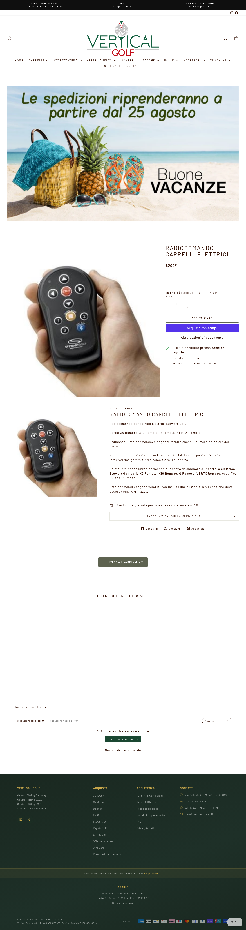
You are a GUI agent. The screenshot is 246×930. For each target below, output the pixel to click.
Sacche (149, 60)
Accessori (192, 60)
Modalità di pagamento (151, 815)
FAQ (139, 821)
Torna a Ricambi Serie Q (125, 561)
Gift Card (112, 65)
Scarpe (128, 60)
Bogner (97, 808)
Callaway (98, 795)
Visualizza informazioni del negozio (196, 363)
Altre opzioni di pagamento (202, 338)
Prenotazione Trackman (107, 854)
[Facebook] (29, 819)
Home (19, 60)
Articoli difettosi (147, 802)
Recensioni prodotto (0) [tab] (31, 720)
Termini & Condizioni (150, 795)
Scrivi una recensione (123, 738)
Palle (169, 60)
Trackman (219, 60)
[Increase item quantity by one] (184, 304)
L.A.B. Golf (100, 834)
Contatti (134, 65)
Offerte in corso (103, 841)
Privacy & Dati (145, 828)
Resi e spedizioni (147, 808)
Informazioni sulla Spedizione (174, 516)
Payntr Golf (100, 828)
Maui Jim (98, 802)
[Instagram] (20, 819)
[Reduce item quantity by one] (170, 304)
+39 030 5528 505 (195, 801)
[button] (236, 38)
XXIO (96, 815)
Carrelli (37, 60)
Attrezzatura (66, 60)
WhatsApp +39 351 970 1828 (202, 807)
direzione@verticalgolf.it (200, 814)
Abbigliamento (100, 60)
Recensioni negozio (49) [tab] (63, 720)
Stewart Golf (121, 408)
